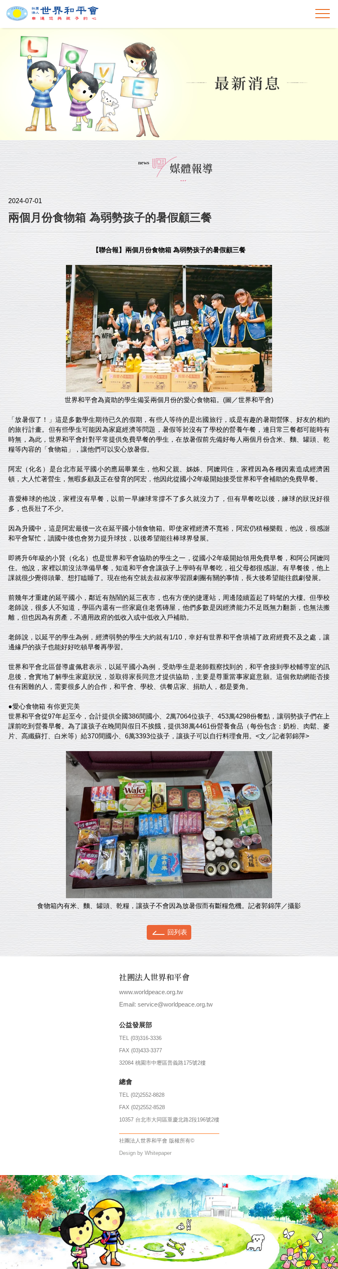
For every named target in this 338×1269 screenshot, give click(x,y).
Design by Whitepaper (145, 1153)
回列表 (177, 932)
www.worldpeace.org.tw (151, 991)
